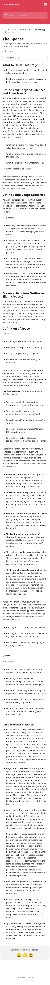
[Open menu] (45, 4)
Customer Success (24, 29)
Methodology (39, 29)
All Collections (8, 29)
